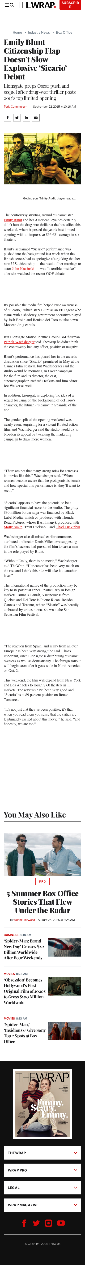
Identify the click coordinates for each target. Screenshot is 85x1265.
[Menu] (9, 5)
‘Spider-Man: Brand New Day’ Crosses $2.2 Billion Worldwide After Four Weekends (24, 949)
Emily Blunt (13, 219)
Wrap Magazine (23, 1205)
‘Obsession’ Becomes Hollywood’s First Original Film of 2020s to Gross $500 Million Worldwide (24, 991)
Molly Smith (13, 526)
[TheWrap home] (37, 5)
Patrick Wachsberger (19, 341)
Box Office (64, 32)
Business (11, 935)
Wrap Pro (17, 1170)
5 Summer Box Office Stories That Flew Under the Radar (42, 901)
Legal (14, 1188)
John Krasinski (23, 268)
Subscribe (70, 5)
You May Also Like (35, 814)
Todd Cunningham (15, 106)
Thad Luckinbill (68, 526)
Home (17, 32)
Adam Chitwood (24, 920)
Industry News (39, 32)
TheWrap (17, 1153)
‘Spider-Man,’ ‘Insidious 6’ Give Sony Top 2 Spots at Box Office (24, 1033)
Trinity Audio (47, 198)
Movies (9, 974)
